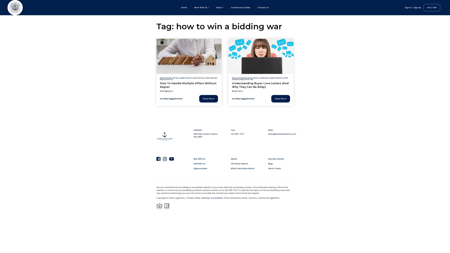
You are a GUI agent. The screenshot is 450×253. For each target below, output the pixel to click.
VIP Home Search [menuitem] (239, 163)
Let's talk (432, 7)
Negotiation (199, 78)
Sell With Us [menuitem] (199, 163)
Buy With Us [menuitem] (199, 159)
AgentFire (274, 198)
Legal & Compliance (261, 78)
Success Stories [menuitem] (276, 159)
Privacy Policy (194, 198)
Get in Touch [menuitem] (274, 168)
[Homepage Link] (15, 7)
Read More (208, 98)
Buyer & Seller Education (242, 78)
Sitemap (206, 198)
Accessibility (217, 198)
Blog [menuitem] (270, 163)
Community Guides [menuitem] (240, 7)
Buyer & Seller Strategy (169, 78)
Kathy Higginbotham (172, 99)
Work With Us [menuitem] (201, 7)
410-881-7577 (237, 134)
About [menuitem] (219, 7)
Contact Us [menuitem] (263, 7)
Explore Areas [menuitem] (200, 168)
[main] (225, 66)
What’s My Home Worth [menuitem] (242, 168)
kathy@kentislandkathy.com (282, 134)
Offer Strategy (211, 78)
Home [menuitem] (184, 7)
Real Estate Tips (166, 79)
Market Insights (186, 78)
